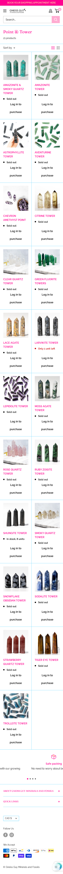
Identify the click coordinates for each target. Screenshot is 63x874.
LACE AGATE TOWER (11, 344)
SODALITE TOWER (46, 596)
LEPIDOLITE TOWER (15, 406)
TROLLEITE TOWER (15, 723)
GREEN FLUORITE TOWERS (46, 281)
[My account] (50, 11)
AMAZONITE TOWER (42, 87)
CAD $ (8, 818)
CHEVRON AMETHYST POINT (14, 218)
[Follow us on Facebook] (5, 834)
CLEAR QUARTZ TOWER (13, 281)
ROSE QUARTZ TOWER (12, 471)
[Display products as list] (58, 47)
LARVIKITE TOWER (46, 342)
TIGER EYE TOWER (46, 660)
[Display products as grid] (53, 47)
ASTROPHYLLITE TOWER (13, 154)
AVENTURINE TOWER (43, 154)
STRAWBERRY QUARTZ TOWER (13, 662)
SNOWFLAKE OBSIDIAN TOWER (14, 598)
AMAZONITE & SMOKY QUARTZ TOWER (13, 89)
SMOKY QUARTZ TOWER (45, 535)
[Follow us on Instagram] (11, 834)
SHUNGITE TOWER (15, 533)
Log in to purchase (16, 108)
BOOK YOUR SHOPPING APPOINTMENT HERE (31, 2)
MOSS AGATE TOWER (43, 408)
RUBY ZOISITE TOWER (43, 471)
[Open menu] (4, 11)
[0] (57, 11)
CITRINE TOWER (45, 215)
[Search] (56, 19)
